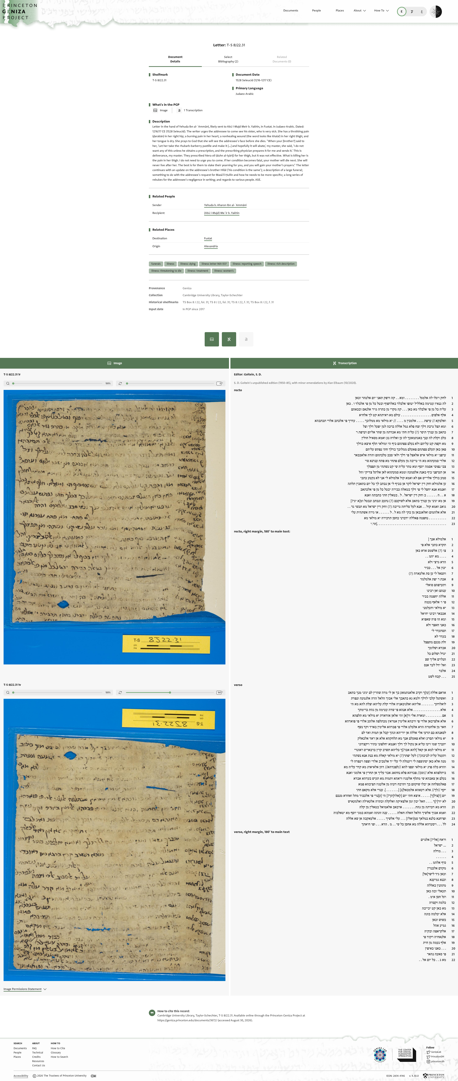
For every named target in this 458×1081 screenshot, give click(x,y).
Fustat (208, 238)
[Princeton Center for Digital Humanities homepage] (409, 1055)
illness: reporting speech (247, 264)
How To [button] (379, 10)
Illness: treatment (197, 271)
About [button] (357, 10)
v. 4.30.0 (414, 1076)
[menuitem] (287, 12)
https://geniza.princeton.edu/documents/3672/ (187, 1020)
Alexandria (211, 246)
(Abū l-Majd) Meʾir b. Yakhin (221, 213)
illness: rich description (280, 264)
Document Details (175, 59)
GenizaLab (436, 1052)
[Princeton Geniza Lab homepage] (383, 1055)
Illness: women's (224, 271)
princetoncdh (437, 1061)
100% (108, 383)
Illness (170, 264)
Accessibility (21, 1076)
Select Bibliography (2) (228, 59)
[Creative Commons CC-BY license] (93, 1076)
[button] (21, 13)
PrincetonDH (437, 1056)
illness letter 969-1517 (214, 264)
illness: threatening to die (166, 271)
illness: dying (188, 264)
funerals (156, 264)
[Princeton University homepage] (433, 1076)
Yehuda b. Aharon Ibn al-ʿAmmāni (225, 205)
